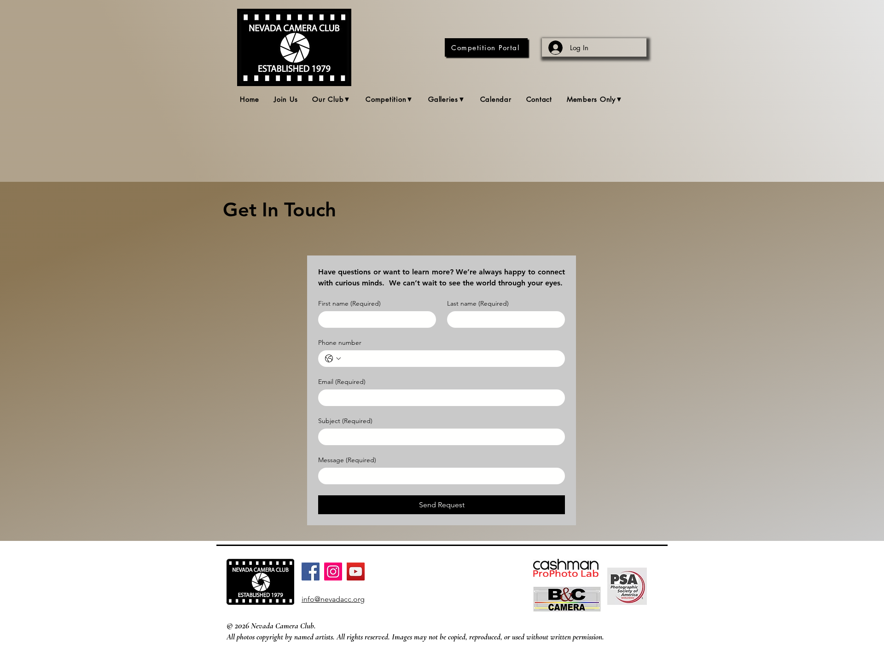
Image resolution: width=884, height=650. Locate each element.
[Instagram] (333, 571)
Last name (478, 304)
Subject (345, 421)
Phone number (339, 343)
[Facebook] (311, 571)
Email (342, 382)
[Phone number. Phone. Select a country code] (333, 358)
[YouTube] (356, 571)
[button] (331, 100)
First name (349, 304)
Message (347, 460)
